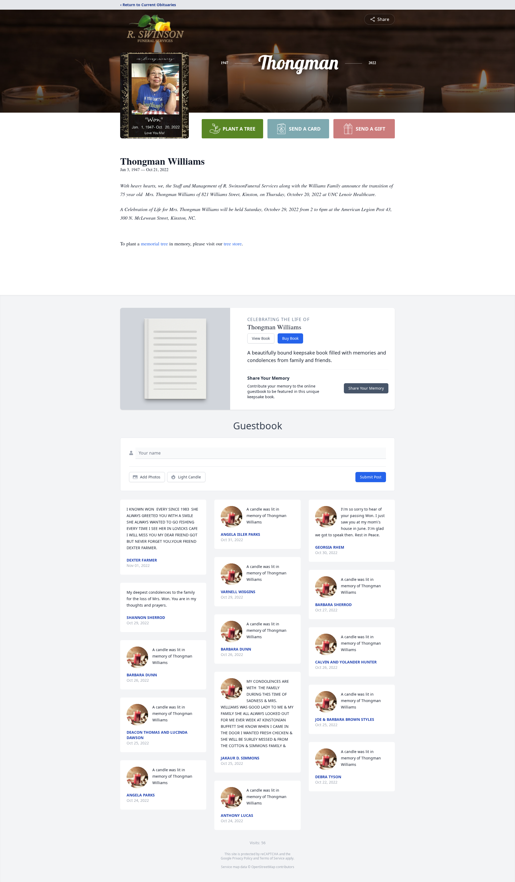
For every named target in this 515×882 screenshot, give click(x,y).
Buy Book (290, 338)
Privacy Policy (242, 858)
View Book (261, 338)
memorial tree (154, 243)
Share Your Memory (366, 388)
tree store (233, 243)
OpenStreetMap (263, 867)
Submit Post (370, 476)
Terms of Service (272, 858)
